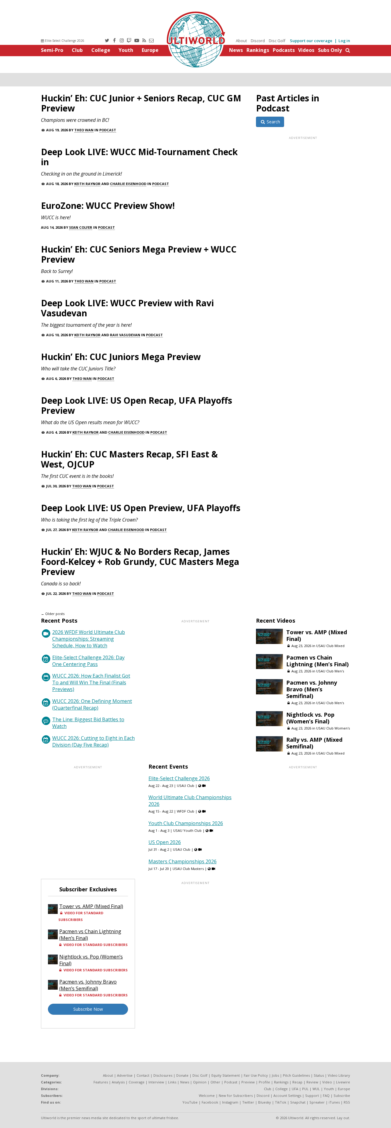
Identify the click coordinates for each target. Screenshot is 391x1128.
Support (312, 1095)
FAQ (326, 1095)
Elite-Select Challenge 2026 (64, 40)
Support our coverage (311, 40)
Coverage (136, 1082)
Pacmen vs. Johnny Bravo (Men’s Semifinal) (311, 689)
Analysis (118, 1082)
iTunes (334, 1102)
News (236, 50)
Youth (126, 50)
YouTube (190, 1102)
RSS (347, 1102)
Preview (248, 1082)
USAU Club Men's (330, 671)
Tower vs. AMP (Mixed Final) (316, 635)
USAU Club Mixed (330, 645)
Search (272, 122)
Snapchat (297, 1102)
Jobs (275, 1075)
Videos (306, 50)
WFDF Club (185, 811)
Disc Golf (277, 40)
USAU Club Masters (188, 868)
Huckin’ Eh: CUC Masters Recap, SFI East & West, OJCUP (129, 459)
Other (215, 1082)
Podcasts (284, 50)
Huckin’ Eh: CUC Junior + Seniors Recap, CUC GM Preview (141, 103)
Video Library (339, 1075)
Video (327, 1082)
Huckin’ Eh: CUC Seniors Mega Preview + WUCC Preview (138, 254)
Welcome (207, 1095)
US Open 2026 (164, 842)
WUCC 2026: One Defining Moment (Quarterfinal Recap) (92, 704)
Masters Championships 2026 (182, 861)
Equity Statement (225, 1075)
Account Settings (287, 1095)
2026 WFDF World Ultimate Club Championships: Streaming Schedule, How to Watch (88, 639)
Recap (297, 1082)
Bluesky (264, 1102)
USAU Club (185, 785)
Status (319, 1075)
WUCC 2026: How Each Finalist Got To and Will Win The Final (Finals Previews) (91, 682)
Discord (258, 40)
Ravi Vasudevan (125, 335)
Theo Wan (83, 130)
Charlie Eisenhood (128, 183)
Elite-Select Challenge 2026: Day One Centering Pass (88, 661)
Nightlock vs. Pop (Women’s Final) (310, 718)
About (241, 40)
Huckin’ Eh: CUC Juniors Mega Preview (121, 356)
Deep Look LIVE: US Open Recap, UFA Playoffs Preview (136, 405)
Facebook (210, 1102)
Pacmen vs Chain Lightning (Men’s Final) (317, 661)
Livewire (343, 1082)
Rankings (258, 50)
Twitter (248, 1102)
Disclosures (162, 1075)
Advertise (125, 1075)
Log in (344, 40)
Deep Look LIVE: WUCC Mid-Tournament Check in (139, 157)
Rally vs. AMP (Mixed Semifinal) (314, 743)
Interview (156, 1082)
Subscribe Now (88, 1009)
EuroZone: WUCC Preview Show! (108, 205)
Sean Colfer (80, 227)
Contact (143, 1075)
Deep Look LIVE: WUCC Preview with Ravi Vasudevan (127, 308)
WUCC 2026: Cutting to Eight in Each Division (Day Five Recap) (93, 741)
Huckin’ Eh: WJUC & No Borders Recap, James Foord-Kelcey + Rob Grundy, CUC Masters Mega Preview (140, 561)
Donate (182, 1075)
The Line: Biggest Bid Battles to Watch (88, 723)
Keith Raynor (87, 183)
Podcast (107, 130)
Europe (150, 50)
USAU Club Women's (333, 728)
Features (100, 1082)
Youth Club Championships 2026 (185, 823)
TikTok (280, 1102)
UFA (295, 1088)
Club (77, 50)
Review (312, 1082)
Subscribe (342, 1095)
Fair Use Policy (256, 1075)
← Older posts (52, 613)
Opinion (199, 1082)
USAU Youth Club (187, 830)
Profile (264, 1082)
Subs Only (330, 50)
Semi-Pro (52, 50)
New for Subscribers (236, 1095)
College (100, 50)
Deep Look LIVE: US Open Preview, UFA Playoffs (140, 508)
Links (172, 1082)
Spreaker (317, 1102)
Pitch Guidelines (296, 1075)
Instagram (230, 1102)
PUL (305, 1088)
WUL (316, 1088)
